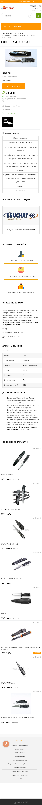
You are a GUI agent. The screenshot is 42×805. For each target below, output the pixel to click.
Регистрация (26, 1)
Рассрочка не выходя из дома (20, 143)
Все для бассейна (19, 753)
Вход (20, 1)
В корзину (15, 86)
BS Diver (26, 360)
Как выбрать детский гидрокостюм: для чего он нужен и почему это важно (20, 157)
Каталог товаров (12, 26)
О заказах (20, 186)
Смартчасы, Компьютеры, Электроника (20, 764)
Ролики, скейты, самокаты (20, 771)
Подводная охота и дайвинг (20, 745)
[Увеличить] (21, 58)
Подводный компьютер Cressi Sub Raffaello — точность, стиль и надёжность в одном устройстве (20, 178)
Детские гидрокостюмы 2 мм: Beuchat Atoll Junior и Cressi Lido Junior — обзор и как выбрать (20, 166)
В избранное (8, 110)
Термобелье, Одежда (19, 767)
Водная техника (19, 749)
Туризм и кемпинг (19, 756)
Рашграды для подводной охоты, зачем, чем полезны (20, 149)
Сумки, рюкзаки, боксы (20, 760)
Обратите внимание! (20, 138)
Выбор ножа (20, 191)
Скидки (20, 779)
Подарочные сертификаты (20, 775)
